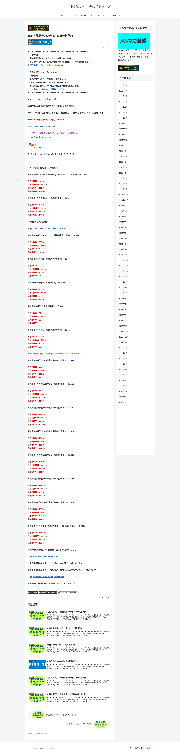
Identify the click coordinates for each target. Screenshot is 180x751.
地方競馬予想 (34, 592)
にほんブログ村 (34, 147)
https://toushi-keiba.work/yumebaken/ (47, 577)
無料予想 (43, 592)
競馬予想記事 (53, 592)
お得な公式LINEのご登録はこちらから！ (51, 89)
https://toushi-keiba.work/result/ (44, 556)
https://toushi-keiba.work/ (40, 137)
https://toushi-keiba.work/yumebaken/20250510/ (49, 229)
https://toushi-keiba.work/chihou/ (42, 126)
